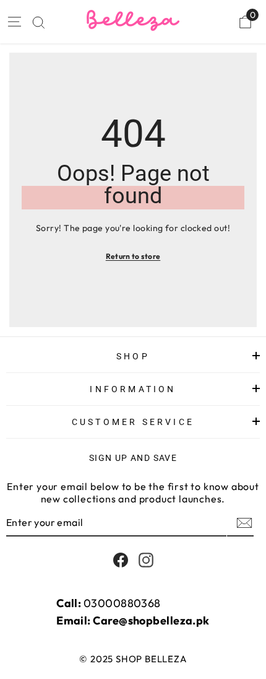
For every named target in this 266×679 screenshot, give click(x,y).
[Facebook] (121, 560)
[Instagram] (146, 560)
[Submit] (243, 523)
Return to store (133, 256)
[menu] (13, 21)
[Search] (38, 22)
